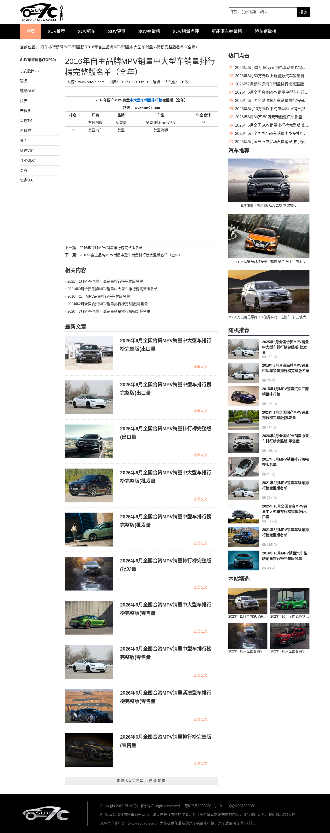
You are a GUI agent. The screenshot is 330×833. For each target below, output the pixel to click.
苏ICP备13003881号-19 (203, 806)
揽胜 (23, 140)
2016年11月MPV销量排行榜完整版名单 (98, 296)
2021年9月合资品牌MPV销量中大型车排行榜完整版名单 (112, 289)
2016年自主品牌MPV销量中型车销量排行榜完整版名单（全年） (130, 255)
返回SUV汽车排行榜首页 (141, 781)
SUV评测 (117, 31)
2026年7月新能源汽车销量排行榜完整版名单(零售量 (279, 84)
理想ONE (27, 91)
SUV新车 (86, 31)
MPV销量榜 (75, 47)
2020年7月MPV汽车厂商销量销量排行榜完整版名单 (108, 311)
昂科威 (25, 131)
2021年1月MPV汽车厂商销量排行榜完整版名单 (105, 281)
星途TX (26, 121)
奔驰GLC (27, 160)
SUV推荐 (56, 31)
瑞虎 (23, 81)
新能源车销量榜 (227, 31)
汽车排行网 (46, 814)
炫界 (23, 101)
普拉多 (25, 111)
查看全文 (200, 367)
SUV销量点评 (186, 31)
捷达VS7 (27, 150)
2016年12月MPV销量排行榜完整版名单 (111, 248)
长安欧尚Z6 (29, 71)
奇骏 (23, 170)
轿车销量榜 (265, 31)
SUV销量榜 (149, 31)
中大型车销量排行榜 (146, 100)
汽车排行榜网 (52, 47)
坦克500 (26, 180)
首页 (30, 31)
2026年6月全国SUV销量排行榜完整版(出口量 (274, 125)
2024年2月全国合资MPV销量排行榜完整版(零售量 (107, 304)
